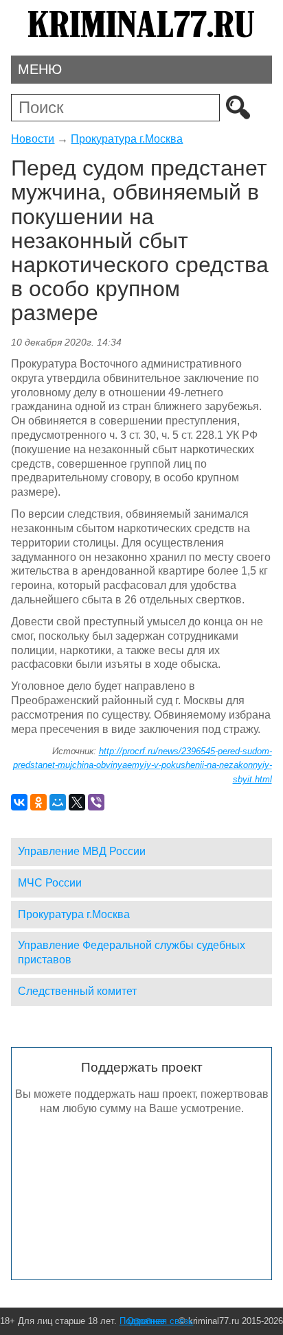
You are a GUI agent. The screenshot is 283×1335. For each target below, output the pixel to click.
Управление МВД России (82, 851)
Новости (32, 139)
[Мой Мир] (57, 802)
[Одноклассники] (38, 802)
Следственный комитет (77, 991)
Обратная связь (160, 1321)
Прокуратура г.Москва (127, 139)
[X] (77, 802)
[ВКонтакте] (19, 802)
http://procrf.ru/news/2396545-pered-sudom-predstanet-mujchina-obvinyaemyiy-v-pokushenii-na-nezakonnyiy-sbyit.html (142, 765)
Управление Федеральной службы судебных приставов (131, 952)
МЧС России (50, 883)
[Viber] (96, 802)
